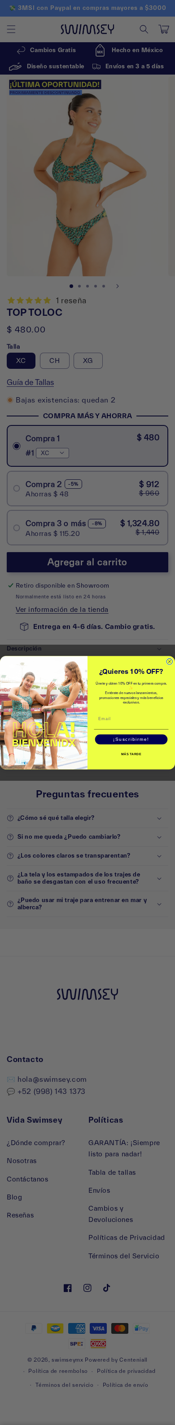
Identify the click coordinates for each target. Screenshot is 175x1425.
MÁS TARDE (131, 754)
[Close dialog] (169, 661)
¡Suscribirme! (131, 739)
